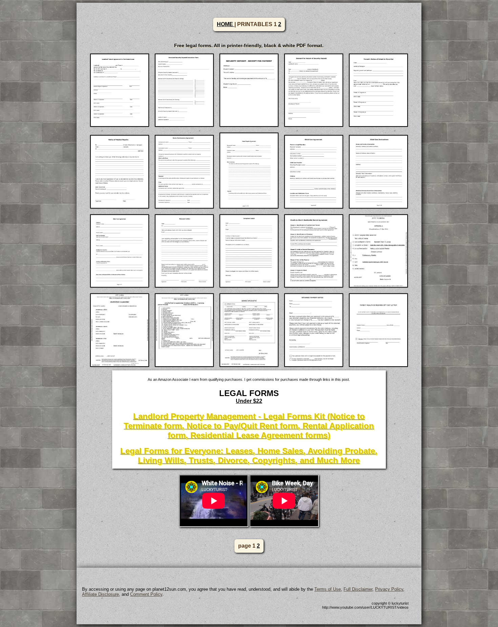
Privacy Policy (389, 589)
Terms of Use (327, 589)
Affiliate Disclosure (100, 594)
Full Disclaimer (358, 589)
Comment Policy (146, 594)
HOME (225, 24)
